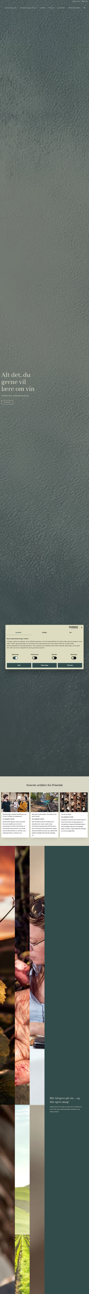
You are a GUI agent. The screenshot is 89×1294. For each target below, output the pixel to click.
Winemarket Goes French (28, 8)
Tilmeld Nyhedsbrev (74, 8)
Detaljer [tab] (44, 632)
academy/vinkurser (11, 8)
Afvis (19, 665)
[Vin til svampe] (74, 802)
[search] (85, 8)
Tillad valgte (44, 665)
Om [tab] (70, 632)
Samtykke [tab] (18, 632)
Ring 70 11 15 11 (76, 1)
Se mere (7, 402)
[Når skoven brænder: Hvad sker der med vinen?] (44, 802)
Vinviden (42, 8)
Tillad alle (70, 665)
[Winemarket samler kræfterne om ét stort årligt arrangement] (15, 802)
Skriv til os (85, 1)
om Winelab (61, 8)
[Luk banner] (81, 627)
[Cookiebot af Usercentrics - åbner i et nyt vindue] (70, 627)
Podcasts (51, 8)
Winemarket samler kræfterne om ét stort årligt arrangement (14, 815)
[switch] (34, 658)
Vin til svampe (66, 814)
